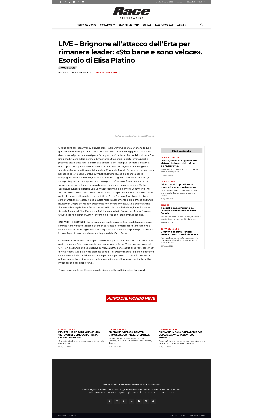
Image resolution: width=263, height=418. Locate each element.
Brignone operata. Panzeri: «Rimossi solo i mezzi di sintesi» (179, 233)
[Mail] (131, 401)
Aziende (181, 25)
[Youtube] (83, 2)
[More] (86, 282)
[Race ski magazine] (131, 13)
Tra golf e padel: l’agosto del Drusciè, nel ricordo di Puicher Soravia (178, 211)
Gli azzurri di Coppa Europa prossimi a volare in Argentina (178, 185)
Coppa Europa (107, 25)
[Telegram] (74, 2)
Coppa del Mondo (86, 25)
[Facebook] (60, 2)
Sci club (147, 25)
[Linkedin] (69, 2)
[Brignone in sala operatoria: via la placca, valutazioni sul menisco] (182, 315)
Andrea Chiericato (106, 73)
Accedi (180, 2)
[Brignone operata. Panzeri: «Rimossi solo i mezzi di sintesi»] (131, 315)
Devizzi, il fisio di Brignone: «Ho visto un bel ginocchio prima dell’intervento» (179, 163)
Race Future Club (164, 25)
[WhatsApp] (80, 282)
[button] (201, 25)
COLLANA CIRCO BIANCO (196, 2)
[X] (78, 2)
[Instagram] (65, 2)
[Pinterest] (73, 282)
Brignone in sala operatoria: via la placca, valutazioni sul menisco (180, 335)
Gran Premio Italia (129, 25)
